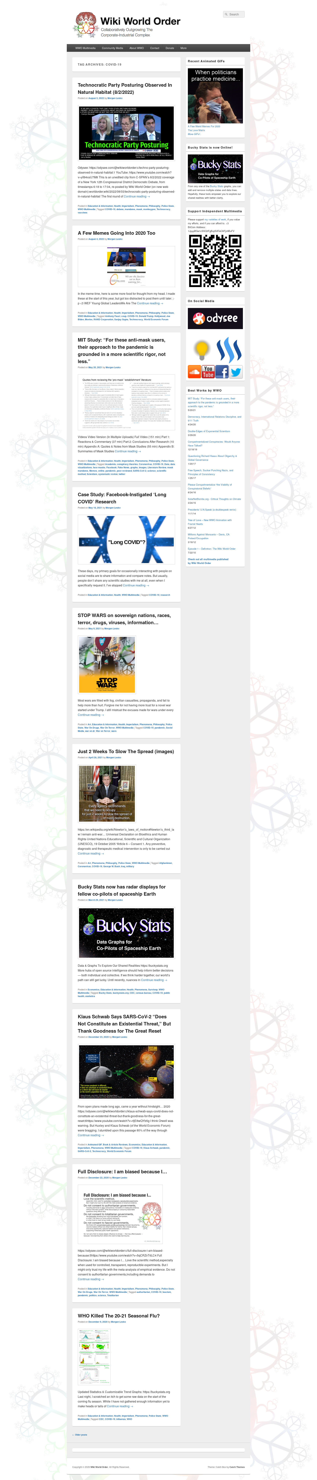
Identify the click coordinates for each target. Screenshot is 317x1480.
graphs (134, 467)
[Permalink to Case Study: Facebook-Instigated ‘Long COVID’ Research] (126, 566)
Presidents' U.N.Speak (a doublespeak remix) (212, 509)
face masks (99, 467)
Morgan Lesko (115, 98)
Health (117, 206)
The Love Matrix (196, 130)
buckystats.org (121, 992)
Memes (93, 470)
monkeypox (149, 209)
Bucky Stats (105, 992)
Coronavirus (145, 464)
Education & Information (100, 206)
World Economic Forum (156, 319)
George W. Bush (111, 866)
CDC (132, 992)
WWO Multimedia (85, 48)
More (184, 48)
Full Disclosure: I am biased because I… (122, 1171)
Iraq (123, 866)
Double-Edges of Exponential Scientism (209, 431)
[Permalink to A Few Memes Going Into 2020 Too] (126, 289)
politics (93, 1295)
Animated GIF (95, 1144)
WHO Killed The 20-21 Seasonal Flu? (119, 1315)
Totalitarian (113, 1295)
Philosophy (154, 206)
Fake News (123, 467)
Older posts (79, 1434)
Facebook (111, 467)
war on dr (90, 731)
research (165, 594)
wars (113, 731)
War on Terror (103, 731)
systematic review (108, 474)
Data (166, 464)
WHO (129, 1419)
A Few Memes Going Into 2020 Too (116, 232)
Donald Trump (146, 316)
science (151, 470)
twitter (122, 474)
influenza (121, 1419)
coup (123, 316)
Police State (167, 206)
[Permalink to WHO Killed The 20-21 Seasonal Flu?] (94, 1387)
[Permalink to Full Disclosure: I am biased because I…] (120, 1246)
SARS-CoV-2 (139, 470)
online (101, 470)
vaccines (82, 212)
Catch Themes (237, 1467)
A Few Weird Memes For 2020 (204, 126)
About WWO (137, 48)
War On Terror (107, 727)
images (143, 467)
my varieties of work (215, 219)
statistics (90, 996)
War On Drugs (91, 727)
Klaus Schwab (150, 1147)
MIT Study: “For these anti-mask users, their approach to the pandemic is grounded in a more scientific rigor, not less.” (213, 402)
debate (120, 209)
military (130, 866)
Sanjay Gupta (121, 319)
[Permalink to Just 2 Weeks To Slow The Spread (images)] (107, 825)
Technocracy (163, 209)
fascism (167, 1292)
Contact (154, 48)
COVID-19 (110, 209)
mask (139, 209)
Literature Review (157, 467)
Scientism (92, 474)
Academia (110, 464)
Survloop (153, 989)
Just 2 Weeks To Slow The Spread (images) (126, 751)
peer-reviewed (124, 470)
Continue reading (137, 196)
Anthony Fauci (112, 316)
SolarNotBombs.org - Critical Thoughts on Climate (214, 499)
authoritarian (143, 1292)
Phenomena (141, 206)
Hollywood (159, 316)
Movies (88, 319)
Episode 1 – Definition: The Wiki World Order (211, 548)
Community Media (112, 48)
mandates (130, 209)
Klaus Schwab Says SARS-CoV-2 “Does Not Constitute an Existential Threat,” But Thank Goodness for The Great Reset (124, 1023)
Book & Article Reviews (115, 1144)
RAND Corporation (103, 319)
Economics (93, 989)
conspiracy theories (127, 464)
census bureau (143, 992)
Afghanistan (165, 863)
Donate (170, 48)
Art (89, 724)
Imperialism (128, 206)
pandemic (110, 470)
